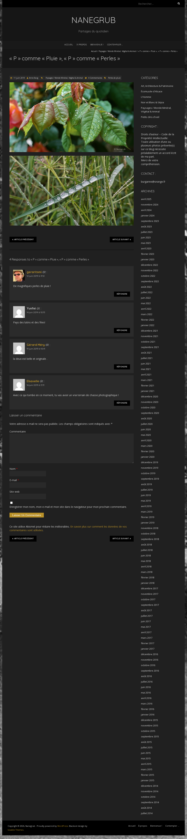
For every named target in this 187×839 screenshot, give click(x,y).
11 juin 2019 (19, 78)
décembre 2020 (149, 396)
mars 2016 (146, 703)
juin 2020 (146, 429)
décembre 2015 (149, 720)
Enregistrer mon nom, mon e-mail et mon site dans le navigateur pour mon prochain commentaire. (68, 507)
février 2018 (147, 577)
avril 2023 (146, 248)
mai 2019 (146, 500)
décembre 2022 (149, 265)
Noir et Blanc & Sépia (152, 102)
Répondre (122, 294)
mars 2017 (146, 637)
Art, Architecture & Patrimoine (157, 86)
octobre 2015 (148, 731)
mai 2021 (146, 369)
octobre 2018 (148, 533)
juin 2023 (146, 237)
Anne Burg (33, 78)
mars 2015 (146, 769)
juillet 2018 (146, 550)
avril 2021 (146, 374)
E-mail (14, 480)
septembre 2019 (150, 478)
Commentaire (17, 431)
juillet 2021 (146, 358)
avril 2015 (146, 764)
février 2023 (147, 254)
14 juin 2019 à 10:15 (36, 312)
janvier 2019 (147, 522)
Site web (14, 491)
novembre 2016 (149, 659)
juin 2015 (146, 753)
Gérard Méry (36, 345)
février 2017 (147, 643)
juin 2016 (146, 687)
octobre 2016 (148, 665)
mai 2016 (146, 692)
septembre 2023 (150, 221)
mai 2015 (146, 758)
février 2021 (147, 385)
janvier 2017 (147, 648)
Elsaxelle (33, 381)
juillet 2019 (146, 489)
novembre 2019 (149, 467)
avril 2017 (146, 632)
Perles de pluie (114, 78)
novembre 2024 (149, 204)
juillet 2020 (146, 424)
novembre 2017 (149, 594)
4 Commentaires (95, 78)
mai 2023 (146, 243)
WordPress (62, 826)
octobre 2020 (148, 407)
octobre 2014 (148, 796)
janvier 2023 (147, 259)
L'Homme (146, 97)
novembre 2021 (149, 336)
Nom (13, 468)
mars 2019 (146, 511)
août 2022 (146, 286)
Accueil (68, 44)
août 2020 (146, 418)
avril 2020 (146, 440)
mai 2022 (146, 303)
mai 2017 (146, 626)
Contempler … (115, 44)
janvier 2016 (147, 714)
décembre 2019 (149, 462)
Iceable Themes (15, 829)
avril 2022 (146, 308)
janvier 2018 (147, 583)
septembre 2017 (150, 604)
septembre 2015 (150, 736)
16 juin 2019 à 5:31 (35, 385)
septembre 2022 (150, 281)
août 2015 (146, 742)
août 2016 (146, 676)
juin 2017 (146, 621)
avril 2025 (146, 199)
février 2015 (147, 774)
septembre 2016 (150, 670)
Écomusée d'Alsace (151, 91)
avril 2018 (146, 566)
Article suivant (120, 239)
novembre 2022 (149, 270)
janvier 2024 (147, 215)
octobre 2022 (148, 275)
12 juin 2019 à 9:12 (36, 276)
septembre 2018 (150, 539)
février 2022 (147, 319)
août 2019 (146, 484)
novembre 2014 (149, 791)
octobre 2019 (148, 473)
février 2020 (147, 451)
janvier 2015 (147, 780)
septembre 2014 (150, 802)
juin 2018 (146, 555)
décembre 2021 (149, 330)
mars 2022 (146, 314)
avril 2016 (146, 698)
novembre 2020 (149, 402)
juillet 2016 (146, 681)
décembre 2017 (149, 588)
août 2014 (146, 807)
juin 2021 (146, 363)
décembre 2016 (149, 654)
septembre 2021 (150, 347)
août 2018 (146, 544)
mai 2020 (146, 434)
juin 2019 (146, 495)
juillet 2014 (146, 813)
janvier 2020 (147, 456)
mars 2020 (146, 445)
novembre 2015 (149, 725)
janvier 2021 (147, 391)
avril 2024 (146, 210)
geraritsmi (34, 272)
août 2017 (146, 610)
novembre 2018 (149, 528)
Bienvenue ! (97, 44)
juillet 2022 (146, 292)
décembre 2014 (149, 785)
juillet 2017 (146, 615)
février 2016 (147, 709)
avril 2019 (146, 506)
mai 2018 (146, 561)
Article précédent (24, 239)
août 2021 (146, 352)
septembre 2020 (150, 413)
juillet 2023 (146, 232)
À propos (82, 44)
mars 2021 (146, 380)
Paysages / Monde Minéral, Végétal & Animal (117, 51)
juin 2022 (146, 297)
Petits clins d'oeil (150, 117)
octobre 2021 (148, 341)
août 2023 (146, 226)
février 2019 (147, 517)
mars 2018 (146, 572)
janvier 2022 (147, 325)
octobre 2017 (148, 599)
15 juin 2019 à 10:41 (36, 348)
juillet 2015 (146, 747)
